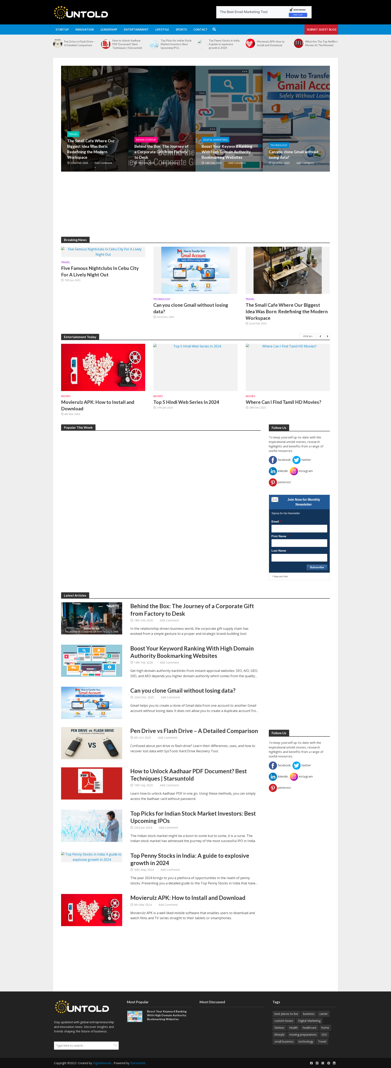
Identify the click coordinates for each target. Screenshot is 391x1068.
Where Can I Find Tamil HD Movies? (283, 402)
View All (308, 336)
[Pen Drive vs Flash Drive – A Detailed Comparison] (57, 43)
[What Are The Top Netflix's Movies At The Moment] (298, 43)
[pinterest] (328, 1063)
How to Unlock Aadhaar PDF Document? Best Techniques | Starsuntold (127, 44)
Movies (66, 396)
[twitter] (317, 1063)
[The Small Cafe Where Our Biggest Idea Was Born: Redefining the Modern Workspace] (117, 119)
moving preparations (303, 1034)
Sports (181, 29)
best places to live (286, 1014)
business (308, 1014)
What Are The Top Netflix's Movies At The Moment (321, 43)
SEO (324, 1034)
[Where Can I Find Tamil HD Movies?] (288, 367)
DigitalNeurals (102, 1063)
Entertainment (136, 29)
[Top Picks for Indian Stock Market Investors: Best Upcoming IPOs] (153, 44)
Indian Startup (146, 139)
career (323, 1014)
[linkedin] (334, 1063)
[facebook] (311, 1063)
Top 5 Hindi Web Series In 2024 (186, 402)
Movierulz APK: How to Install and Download (270, 43)
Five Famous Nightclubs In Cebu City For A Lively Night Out (100, 271)
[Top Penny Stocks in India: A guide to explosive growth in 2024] (202, 44)
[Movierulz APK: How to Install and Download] (250, 43)
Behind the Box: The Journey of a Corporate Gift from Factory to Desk (161, 152)
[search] (115, 1045)
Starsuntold (137, 1063)
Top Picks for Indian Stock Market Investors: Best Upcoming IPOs (176, 44)
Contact (200, 29)
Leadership (109, 29)
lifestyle (279, 1034)
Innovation (84, 29)
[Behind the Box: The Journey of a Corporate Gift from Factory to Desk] (184, 119)
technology (306, 1041)
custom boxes (284, 1021)
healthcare (309, 1028)
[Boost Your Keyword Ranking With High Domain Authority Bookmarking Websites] (252, 119)
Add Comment (103, 163)
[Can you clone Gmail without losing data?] (319, 119)
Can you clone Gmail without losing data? (293, 154)
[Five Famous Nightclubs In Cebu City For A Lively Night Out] (103, 251)
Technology (278, 145)
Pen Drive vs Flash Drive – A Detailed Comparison (79, 43)
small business (284, 1041)
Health (293, 1028)
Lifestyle (162, 29)
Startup (62, 29)
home (325, 1028)
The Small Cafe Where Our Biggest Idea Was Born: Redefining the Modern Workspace (91, 149)
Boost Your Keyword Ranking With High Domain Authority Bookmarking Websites (227, 152)
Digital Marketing (215, 139)
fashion (279, 1028)
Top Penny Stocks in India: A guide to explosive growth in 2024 (224, 44)
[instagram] (323, 1063)
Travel (73, 134)
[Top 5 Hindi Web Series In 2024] (195, 367)
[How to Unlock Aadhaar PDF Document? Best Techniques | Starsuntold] (105, 44)
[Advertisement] (183, 208)
